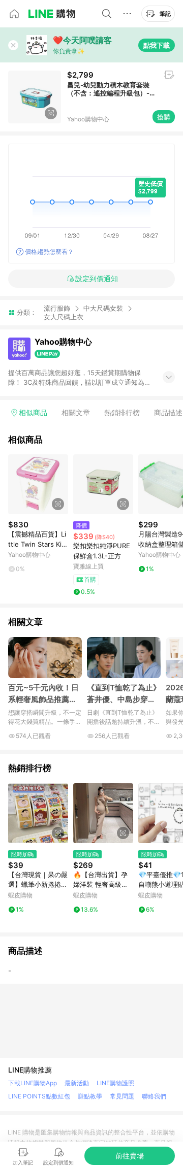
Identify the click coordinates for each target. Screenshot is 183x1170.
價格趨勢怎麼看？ (49, 251)
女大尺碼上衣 (63, 317)
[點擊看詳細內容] (38, 484)
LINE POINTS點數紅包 (39, 1096)
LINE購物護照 (115, 1083)
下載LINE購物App (32, 1083)
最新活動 (77, 1083)
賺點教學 (90, 1096)
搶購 (163, 117)
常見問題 (122, 1096)
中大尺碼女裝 (103, 308)
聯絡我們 (154, 1096)
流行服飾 (57, 308)
